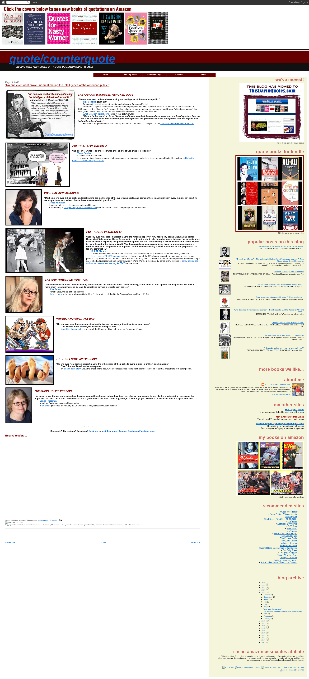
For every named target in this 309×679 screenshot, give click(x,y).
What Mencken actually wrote (97, 114)
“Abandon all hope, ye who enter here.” (289, 272)
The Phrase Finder (288, 538)
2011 (264, 638)
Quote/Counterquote (62, 58)
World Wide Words (288, 545)
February (267, 616)
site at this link (177, 123)
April (265, 614)
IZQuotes (293, 531)
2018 (264, 621)
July (265, 602)
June (266, 604)
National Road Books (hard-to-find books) (278, 548)
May (265, 606)
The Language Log (288, 536)
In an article (45, 406)
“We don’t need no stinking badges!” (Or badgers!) (284, 335)
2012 (264, 635)
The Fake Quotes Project (285, 533)
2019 (264, 592)
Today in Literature (288, 543)
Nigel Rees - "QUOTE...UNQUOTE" (280, 519)
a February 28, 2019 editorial (107, 256)
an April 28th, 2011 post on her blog (80, 207)
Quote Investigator (288, 512)
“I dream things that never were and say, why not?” (284, 348)
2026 (264, 583)
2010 (264, 640)
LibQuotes (292, 521)
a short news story (72, 369)
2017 (264, 623)
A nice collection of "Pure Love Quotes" (279, 562)
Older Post (195, 542)
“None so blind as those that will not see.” (288, 323)
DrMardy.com (291, 516)
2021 (264, 588)
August (267, 599)
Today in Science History (285, 560)
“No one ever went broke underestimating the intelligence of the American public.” (57, 85)
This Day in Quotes (294, 409)
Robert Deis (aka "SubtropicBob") (278, 384)
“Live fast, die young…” (272, 609)
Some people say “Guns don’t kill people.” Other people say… (280, 297)
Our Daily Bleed (290, 550)
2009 (264, 642)
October (267, 595)
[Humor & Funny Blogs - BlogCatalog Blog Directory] (283, 667)
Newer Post (10, 542)
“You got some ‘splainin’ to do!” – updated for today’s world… (280, 284)
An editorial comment (71, 329)
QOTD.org (292, 526)
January (267, 619)
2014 (264, 630)
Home (103, 542)
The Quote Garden (288, 541)
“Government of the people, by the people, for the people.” (281, 246)
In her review (56, 294)
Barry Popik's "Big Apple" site (283, 514)
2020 (264, 590)
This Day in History (288, 553)
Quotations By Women (286, 524)
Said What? (292, 528)
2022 (264, 585)
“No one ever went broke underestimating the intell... (283, 611)
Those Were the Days (287, 555)
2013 (264, 633)
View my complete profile (281, 394)
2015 (264, 628)
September (268, 597)
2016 (264, 626)
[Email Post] (60, 520)
